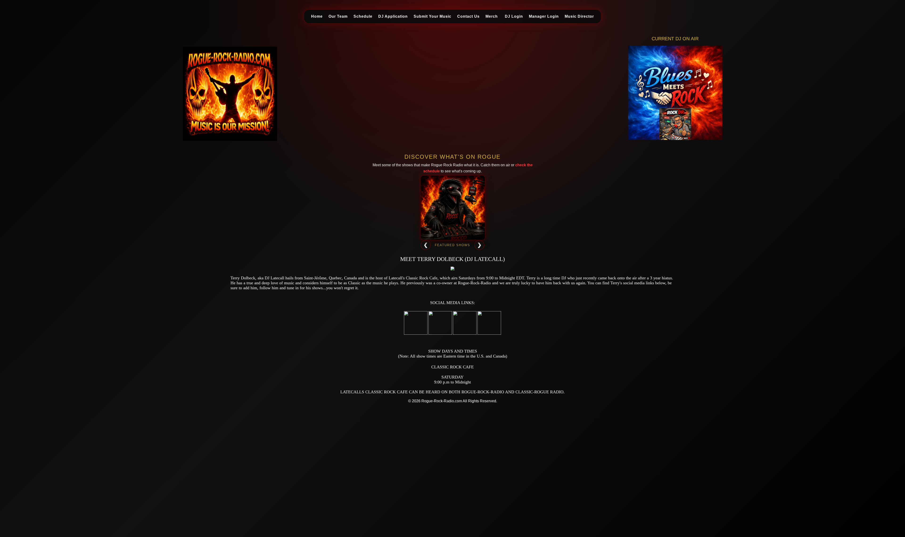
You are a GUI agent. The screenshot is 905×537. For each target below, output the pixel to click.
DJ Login (514, 16)
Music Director (579, 16)
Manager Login (544, 16)
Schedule (363, 16)
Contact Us (468, 16)
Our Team (338, 16)
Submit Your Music (432, 16)
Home (317, 16)
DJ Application (393, 16)
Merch (491, 16)
